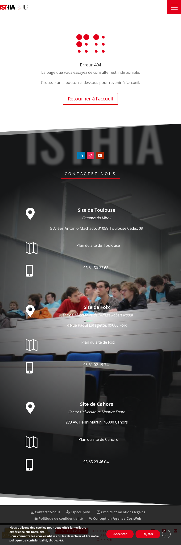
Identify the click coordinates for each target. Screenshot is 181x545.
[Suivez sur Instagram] (90, 155)
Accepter (120, 534)
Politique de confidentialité (60, 518)
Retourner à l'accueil (90, 98)
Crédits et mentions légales (122, 512)
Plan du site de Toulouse (98, 245)
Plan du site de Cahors (98, 439)
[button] (174, 7)
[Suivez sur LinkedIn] (81, 155)
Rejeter (148, 534)
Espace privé (80, 512)
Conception (116, 518)
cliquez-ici (56, 540)
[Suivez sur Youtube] (100, 155)
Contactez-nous (90, 173)
